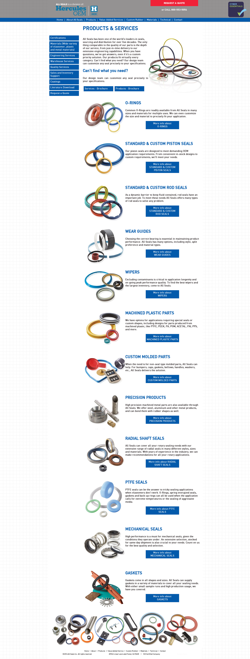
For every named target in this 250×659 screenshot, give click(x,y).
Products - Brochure (127, 88)
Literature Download (62, 87)
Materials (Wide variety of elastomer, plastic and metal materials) (63, 46)
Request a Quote (59, 93)
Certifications (58, 38)
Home (60, 20)
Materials (152, 20)
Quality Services (59, 67)
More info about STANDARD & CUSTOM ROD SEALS (162, 211)
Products (91, 20)
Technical (165, 20)
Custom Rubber (135, 20)
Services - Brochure (96, 88)
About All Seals (74, 20)
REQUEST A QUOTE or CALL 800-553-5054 (174, 4)
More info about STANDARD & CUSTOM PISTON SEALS (162, 167)
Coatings (55, 81)
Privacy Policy (182, 654)
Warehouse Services (62, 61)
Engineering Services (62, 55)
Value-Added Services (111, 20)
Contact (178, 20)
